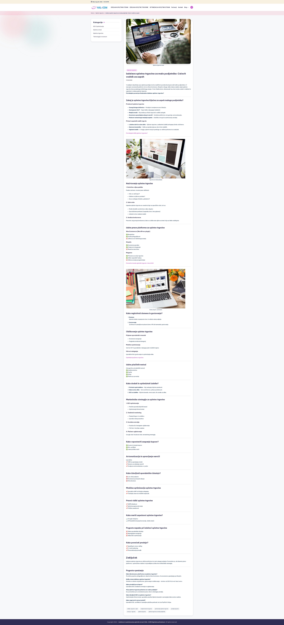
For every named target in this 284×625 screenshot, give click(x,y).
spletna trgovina (142, 611)
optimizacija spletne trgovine (161, 608)
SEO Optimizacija (98, 26)
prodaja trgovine (175, 608)
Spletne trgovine (131, 70)
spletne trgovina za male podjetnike (157, 611)
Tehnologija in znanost (100, 37)
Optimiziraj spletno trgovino (134, 357)
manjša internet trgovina (146, 608)
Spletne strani (97, 30)
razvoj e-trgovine (131, 611)
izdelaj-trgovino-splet (132, 608)
